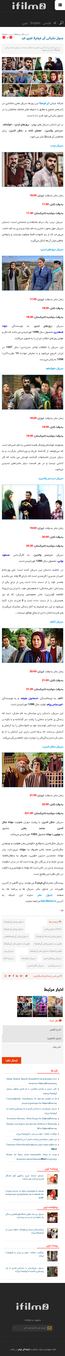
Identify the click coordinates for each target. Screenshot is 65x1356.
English (35, 22)
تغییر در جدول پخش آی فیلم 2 (48, 943)
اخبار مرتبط (53, 989)
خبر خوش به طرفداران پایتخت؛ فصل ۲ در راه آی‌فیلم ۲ (35, 1139)
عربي (25, 22)
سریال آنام (9, 958)
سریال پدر (9, 950)
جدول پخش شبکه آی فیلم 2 (49, 936)
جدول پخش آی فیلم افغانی (16, 936)
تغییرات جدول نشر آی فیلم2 (17, 943)
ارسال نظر (12, 1060)
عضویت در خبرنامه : (32, 1319)
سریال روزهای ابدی (53, 958)
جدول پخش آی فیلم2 (13, 928)
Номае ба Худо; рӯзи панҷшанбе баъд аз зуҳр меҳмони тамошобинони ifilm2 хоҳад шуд (31, 1156)
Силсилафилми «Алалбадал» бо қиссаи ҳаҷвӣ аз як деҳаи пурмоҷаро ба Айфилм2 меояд (31, 1100)
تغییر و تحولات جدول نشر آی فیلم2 (46, 950)
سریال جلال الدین (36, 965)
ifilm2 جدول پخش (53, 928)
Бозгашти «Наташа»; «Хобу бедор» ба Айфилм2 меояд (32, 1118)
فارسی (47, 22)
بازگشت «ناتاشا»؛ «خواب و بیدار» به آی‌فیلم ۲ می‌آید (36, 1134)
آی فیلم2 (44, 103)
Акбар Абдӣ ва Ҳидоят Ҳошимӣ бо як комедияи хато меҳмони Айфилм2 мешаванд (31, 1081)
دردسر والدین (55, 965)
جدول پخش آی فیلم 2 (14, 921)
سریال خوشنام (29, 958)
